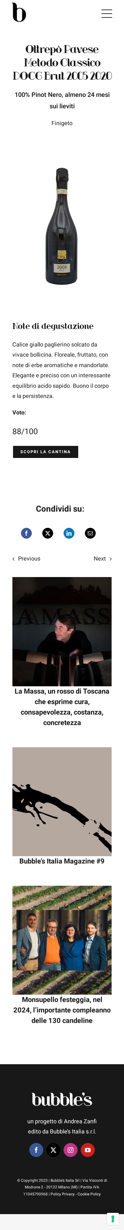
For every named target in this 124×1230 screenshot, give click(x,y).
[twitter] (53, 1150)
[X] (48, 533)
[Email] (90, 533)
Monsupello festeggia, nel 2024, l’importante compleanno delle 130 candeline (62, 1010)
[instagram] (71, 1150)
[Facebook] (26, 533)
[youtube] (88, 1150)
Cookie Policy (89, 1194)
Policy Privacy (63, 1194)
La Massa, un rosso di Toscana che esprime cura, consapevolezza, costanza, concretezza (62, 707)
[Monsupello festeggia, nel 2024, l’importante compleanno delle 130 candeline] (62, 890)
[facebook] (36, 1150)
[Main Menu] (106, 13)
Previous (29, 559)
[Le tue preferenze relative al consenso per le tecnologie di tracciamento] (113, 1219)
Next (100, 559)
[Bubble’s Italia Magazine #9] (62, 752)
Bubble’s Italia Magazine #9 (62, 861)
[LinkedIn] (69, 533)
